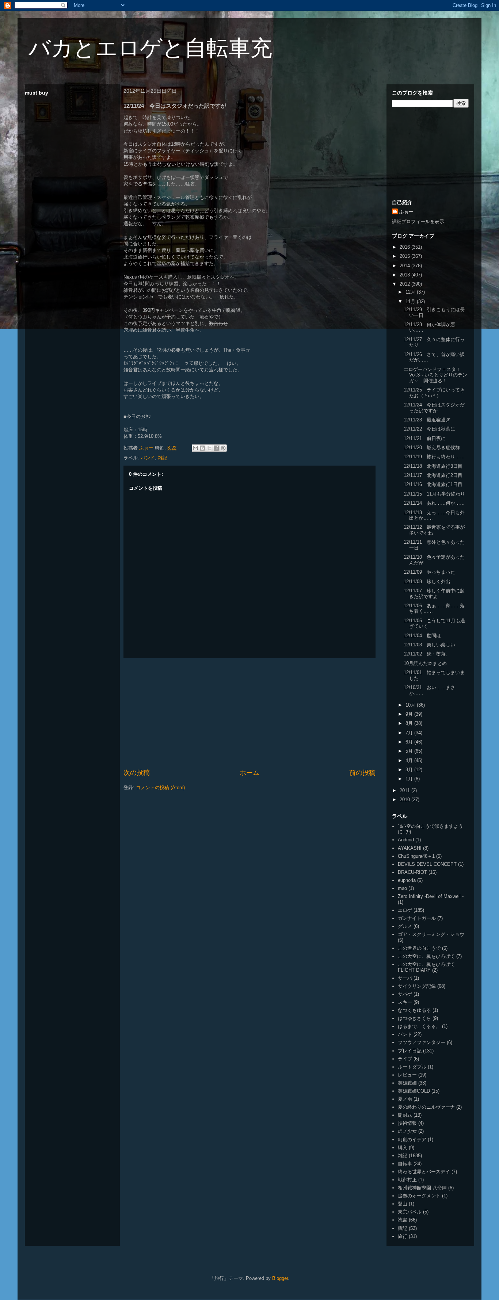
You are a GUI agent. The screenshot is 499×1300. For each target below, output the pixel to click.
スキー (405, 1002)
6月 (409, 742)
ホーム (249, 772)
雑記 (162, 457)
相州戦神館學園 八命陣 (422, 1187)
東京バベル (410, 1212)
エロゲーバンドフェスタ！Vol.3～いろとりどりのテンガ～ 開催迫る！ (435, 375)
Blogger (280, 1278)
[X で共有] (209, 448)
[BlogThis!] (202, 448)
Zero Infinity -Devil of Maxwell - (431, 896)
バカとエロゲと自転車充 (150, 48)
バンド (148, 457)
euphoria (407, 880)
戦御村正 (407, 1179)
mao (402, 888)
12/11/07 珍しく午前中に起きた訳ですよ (434, 593)
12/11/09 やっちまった (429, 572)
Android (406, 839)
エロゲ (405, 910)
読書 (402, 1220)
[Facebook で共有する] (216, 448)
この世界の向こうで (419, 948)
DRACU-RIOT (412, 872)
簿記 (402, 1228)
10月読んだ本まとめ (425, 663)
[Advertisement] (249, 713)
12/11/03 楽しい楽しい (429, 644)
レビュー (407, 1075)
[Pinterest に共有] (223, 448)
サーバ (405, 978)
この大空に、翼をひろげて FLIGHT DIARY (426, 967)
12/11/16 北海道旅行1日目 (433, 484)
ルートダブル (412, 1067)
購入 (402, 1147)
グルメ (405, 926)
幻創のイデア (412, 1139)
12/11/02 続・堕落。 (427, 654)
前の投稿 (362, 772)
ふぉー (406, 211)
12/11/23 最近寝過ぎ (427, 419)
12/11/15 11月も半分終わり (434, 494)
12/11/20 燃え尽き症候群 (432, 447)
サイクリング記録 (417, 986)
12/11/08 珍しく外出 (427, 581)
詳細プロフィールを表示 (418, 221)
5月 (409, 751)
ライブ (405, 1059)
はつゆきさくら (414, 1018)
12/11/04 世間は (422, 635)
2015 (405, 256)
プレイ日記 (410, 1051)
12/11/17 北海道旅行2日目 (433, 475)
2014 (405, 265)
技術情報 (407, 1123)
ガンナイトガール (417, 918)
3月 (409, 769)
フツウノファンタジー (421, 1042)
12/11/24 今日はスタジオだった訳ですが (434, 407)
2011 (405, 790)
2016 (405, 247)
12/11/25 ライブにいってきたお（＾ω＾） (434, 392)
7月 (409, 732)
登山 (402, 1204)
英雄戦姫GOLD (414, 1091)
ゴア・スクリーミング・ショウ (431, 934)
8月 (409, 723)
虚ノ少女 (407, 1131)
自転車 (405, 1163)
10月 (411, 705)
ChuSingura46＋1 (416, 856)
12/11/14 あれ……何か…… (434, 503)
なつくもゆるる (414, 1010)
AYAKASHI (410, 848)
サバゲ (405, 994)
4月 (409, 760)
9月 (409, 714)
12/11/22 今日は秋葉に (429, 429)
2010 (405, 799)
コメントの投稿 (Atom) (160, 787)
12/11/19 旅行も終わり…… (434, 456)
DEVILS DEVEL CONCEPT (427, 864)
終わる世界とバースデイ (424, 1171)
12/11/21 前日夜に (425, 438)
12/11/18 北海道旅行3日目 (433, 466)
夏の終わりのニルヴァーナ (426, 1107)
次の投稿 (136, 772)
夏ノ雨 (405, 1099)
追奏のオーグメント (419, 1195)
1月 (409, 778)
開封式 (405, 1115)
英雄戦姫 (407, 1083)
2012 (405, 284)
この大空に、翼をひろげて (426, 956)
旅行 (402, 1236)
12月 (411, 292)
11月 (411, 301)
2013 (405, 275)
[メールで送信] (195, 448)
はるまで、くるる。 (419, 1026)
